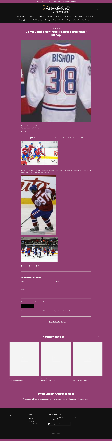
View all (100, 337)
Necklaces (78, 16)
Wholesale (76, 20)
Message (23, 289)
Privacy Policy (52, 311)
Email (57, 281)
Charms (58, 16)
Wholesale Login (88, 20)
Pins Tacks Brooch (90, 16)
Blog (68, 20)
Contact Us (31, 421)
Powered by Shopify (56, 433)
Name (22, 281)
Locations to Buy (33, 427)
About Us (31, 418)
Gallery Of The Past (58, 20)
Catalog (47, 20)
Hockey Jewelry (24, 20)
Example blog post (16, 380)
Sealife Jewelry (37, 20)
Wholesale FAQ (33, 424)
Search (11, 415)
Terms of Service (63, 311)
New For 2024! (21, 16)
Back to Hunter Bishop (57, 322)
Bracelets (68, 16)
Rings (50, 16)
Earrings (31, 16)
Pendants (41, 16)
